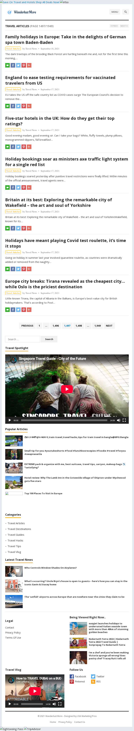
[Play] (10, 420)
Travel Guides (16, 534)
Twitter (100, 676)
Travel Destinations (19, 529)
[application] (67, 389)
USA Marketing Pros (86, 716)
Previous (27, 325)
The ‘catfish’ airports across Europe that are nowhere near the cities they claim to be (74, 596)
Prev (115, 26)
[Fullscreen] (124, 420)
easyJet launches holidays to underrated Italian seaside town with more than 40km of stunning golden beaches (108, 628)
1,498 (79, 325)
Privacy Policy (13, 632)
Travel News (31, 48)
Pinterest (80, 681)
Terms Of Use (13, 637)
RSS (98, 681)
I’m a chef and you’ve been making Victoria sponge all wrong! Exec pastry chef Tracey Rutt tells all (109, 655)
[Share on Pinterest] (23, 65)
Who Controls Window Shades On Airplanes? (50, 567)
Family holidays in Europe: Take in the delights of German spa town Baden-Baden (65, 39)
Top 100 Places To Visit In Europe (43, 493)
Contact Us (79, 722)
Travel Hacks (15, 540)
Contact (9, 627)
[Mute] (118, 420)
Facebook (80, 676)
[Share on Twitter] (18, 65)
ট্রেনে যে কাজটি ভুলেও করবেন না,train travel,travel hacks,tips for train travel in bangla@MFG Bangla (76, 437)
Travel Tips (14, 546)
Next (124, 26)
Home (53, 722)
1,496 (56, 325)
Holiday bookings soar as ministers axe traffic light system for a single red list (66, 161)
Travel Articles (13, 48)
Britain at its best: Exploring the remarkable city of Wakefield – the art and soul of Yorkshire (58, 202)
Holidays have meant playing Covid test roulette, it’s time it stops (65, 243)
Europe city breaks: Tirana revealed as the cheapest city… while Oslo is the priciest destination (65, 284)
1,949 (97, 325)
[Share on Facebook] (13, 65)
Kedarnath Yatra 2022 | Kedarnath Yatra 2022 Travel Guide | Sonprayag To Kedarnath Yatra (109, 641)
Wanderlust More (53, 716)
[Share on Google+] (29, 65)
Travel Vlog (14, 552)
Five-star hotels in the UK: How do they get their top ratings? (59, 121)
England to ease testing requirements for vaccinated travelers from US (60, 80)
